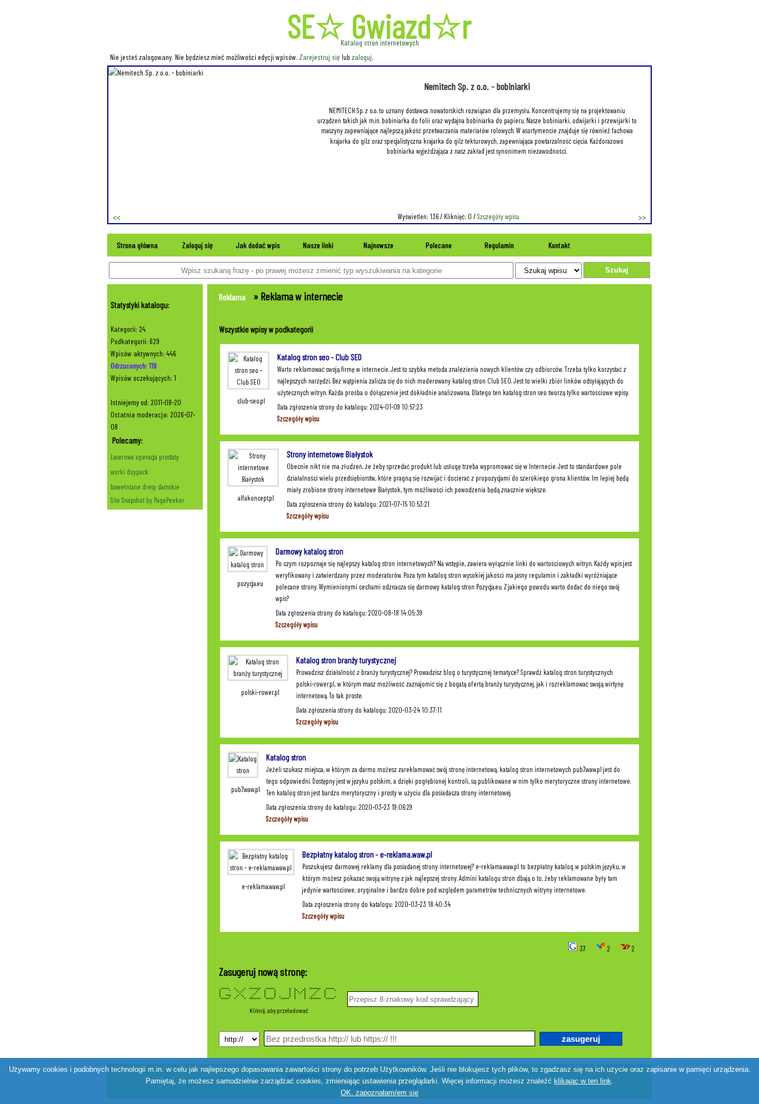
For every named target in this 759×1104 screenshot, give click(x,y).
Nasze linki (318, 245)
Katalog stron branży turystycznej (346, 660)
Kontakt (559, 245)
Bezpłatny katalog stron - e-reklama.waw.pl (367, 854)
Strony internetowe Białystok (330, 454)
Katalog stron (286, 757)
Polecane (439, 245)
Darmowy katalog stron (309, 551)
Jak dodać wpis (258, 245)
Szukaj (616, 270)
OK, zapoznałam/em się (379, 1092)
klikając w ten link (582, 1081)
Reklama (232, 296)
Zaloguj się (197, 245)
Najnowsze (378, 245)
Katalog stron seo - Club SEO (319, 357)
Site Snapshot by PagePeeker (147, 500)
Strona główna (137, 245)
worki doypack (129, 471)
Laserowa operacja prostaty (145, 456)
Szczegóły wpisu (498, 216)
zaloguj (362, 57)
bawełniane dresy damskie (145, 486)
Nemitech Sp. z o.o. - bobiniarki (477, 86)
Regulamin (499, 245)
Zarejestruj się (319, 57)
